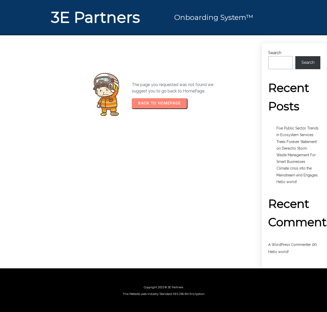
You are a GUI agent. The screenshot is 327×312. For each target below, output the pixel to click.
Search (274, 52)
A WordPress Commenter (289, 245)
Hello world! (286, 182)
